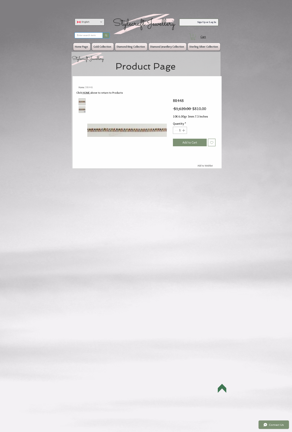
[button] (193, 36)
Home (81, 87)
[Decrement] (176, 130)
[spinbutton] (180, 130)
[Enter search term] (106, 35)
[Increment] (183, 130)
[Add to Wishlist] (212, 142)
